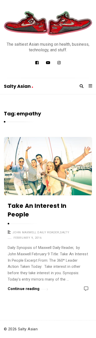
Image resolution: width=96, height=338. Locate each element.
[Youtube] (48, 63)
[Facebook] (37, 63)
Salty (64, 232)
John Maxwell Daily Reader (35, 232)
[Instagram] (59, 63)
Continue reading (24, 288)
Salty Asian (18, 86)
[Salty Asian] (48, 23)
